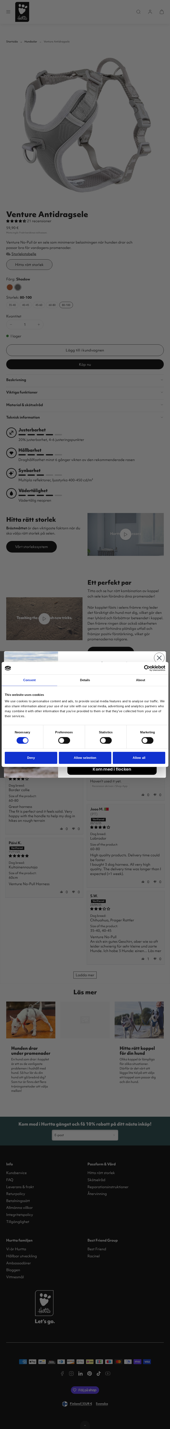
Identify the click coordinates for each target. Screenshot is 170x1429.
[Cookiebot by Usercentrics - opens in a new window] (147, 668)
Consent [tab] (29, 680)
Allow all (139, 757)
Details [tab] (85, 680)
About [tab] (140, 680)
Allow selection (85, 757)
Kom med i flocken (112, 769)
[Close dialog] (159, 658)
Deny (31, 757)
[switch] (64, 740)
